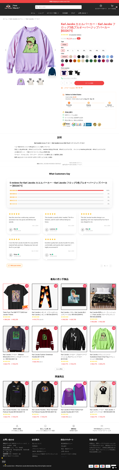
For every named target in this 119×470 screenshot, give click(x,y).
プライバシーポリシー (38, 448)
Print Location (65, 68)
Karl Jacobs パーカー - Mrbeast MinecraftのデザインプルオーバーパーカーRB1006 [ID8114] (16, 357)
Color (62, 53)
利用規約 (35, 446)
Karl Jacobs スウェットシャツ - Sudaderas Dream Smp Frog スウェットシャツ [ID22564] (102, 357)
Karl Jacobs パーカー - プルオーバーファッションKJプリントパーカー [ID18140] (74, 357)
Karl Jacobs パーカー (33, 19)
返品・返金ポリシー (67, 448)
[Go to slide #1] (20, 81)
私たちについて (36, 443)
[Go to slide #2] (30, 81)
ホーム (5, 19)
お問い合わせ (65, 451)
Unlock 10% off (3, 462)
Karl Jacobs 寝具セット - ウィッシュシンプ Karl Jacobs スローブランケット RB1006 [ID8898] (103, 314)
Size (62, 47)
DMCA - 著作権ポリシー (39, 451)
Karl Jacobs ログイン (17, 19)
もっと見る (59, 369)
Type (62, 41)
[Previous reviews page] (101, 266)
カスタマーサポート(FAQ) (68, 454)
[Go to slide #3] (40, 81)
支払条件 (63, 446)
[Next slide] (55, 50)
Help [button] (116, 467)
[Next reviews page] (110, 266)
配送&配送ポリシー (66, 443)
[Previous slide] (6, 50)
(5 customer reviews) (75, 35)
